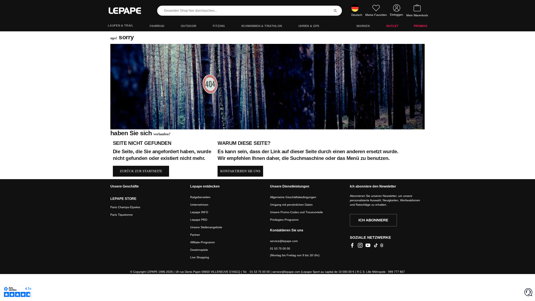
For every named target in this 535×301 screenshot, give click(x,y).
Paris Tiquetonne (121, 214)
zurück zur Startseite (141, 171)
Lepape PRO (198, 219)
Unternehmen (199, 204)
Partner (195, 234)
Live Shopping (199, 257)
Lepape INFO (199, 212)
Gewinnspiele (199, 249)
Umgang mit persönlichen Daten (291, 204)
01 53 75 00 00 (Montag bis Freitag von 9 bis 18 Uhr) (295, 252)
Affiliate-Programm (202, 242)
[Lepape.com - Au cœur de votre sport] (128, 10)
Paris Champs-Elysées (125, 207)
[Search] (335, 10)
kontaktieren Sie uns (240, 171)
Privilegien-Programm (284, 219)
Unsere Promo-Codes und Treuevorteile (296, 212)
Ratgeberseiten (200, 197)
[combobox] (244, 11)
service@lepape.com (284, 241)
